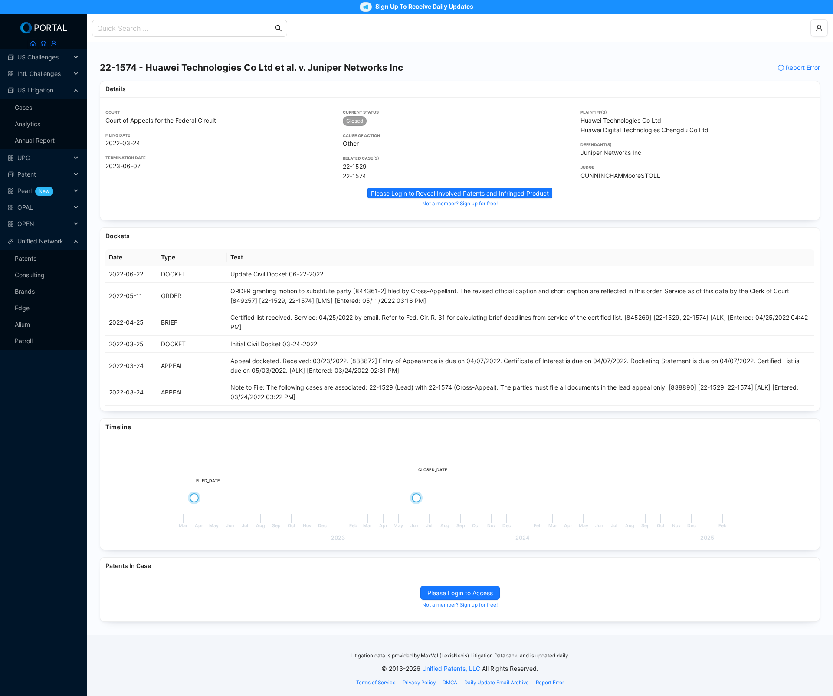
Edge (22, 308)
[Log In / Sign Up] (54, 43)
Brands (25, 291)
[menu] (43, 141)
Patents (25, 258)
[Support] (43, 43)
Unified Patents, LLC (451, 668)
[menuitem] (43, 57)
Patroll (24, 341)
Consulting (30, 275)
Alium (22, 324)
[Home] (33, 43)
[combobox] (185, 28)
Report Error (803, 67)
